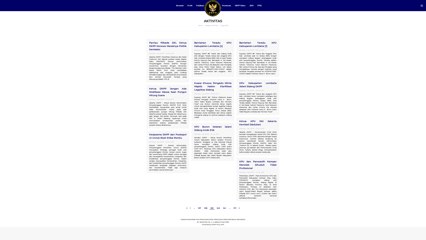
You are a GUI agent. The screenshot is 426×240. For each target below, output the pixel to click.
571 (235, 208)
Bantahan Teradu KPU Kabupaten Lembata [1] (258, 44)
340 (218, 208)
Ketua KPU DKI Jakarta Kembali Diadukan (258, 123)
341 (224, 208)
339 (212, 208)
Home (200, 25)
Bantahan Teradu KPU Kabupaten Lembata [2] (213, 44)
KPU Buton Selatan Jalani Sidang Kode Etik (213, 128)
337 (199, 208)
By (160, 53)
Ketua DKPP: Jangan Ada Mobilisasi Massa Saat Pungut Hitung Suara (167, 92)
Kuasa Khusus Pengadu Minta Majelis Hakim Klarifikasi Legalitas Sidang (213, 86)
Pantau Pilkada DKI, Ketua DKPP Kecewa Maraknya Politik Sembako (167, 46)
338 (205, 208)
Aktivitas (152, 53)
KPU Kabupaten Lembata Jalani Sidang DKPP (258, 85)
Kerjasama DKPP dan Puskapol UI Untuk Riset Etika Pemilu (167, 136)
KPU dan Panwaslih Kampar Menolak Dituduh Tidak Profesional (258, 165)
